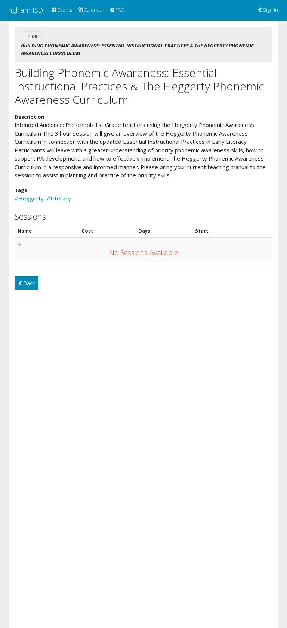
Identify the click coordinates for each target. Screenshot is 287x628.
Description (29, 117)
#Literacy (59, 198)
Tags (21, 190)
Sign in (270, 9)
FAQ (119, 9)
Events (64, 9)
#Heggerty (29, 198)
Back (28, 283)
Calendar (93, 9)
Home (31, 36)
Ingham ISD (24, 10)
